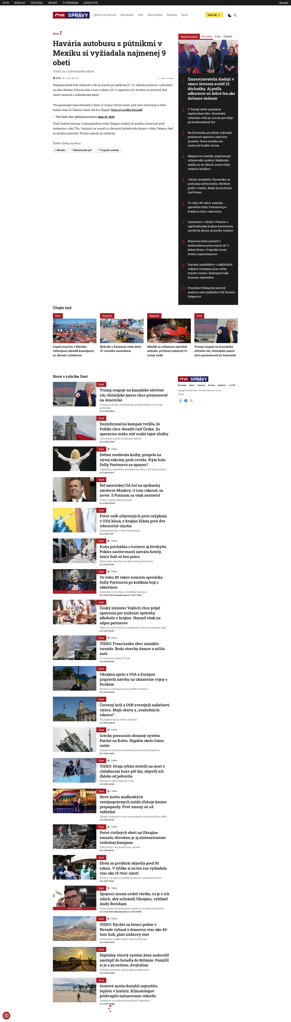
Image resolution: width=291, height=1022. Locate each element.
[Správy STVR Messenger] (186, 402)
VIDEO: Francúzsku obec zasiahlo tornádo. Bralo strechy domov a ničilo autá (132, 648)
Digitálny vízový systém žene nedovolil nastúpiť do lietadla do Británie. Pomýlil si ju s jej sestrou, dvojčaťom (134, 960)
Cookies (181, 394)
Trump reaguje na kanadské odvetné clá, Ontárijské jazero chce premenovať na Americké (215, 350)
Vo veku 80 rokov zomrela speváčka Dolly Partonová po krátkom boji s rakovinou (207, 207)
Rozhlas (19, 2)
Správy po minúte (105, 15)
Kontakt (283, 2)
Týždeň (227, 36)
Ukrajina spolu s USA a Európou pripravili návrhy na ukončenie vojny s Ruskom (133, 679)
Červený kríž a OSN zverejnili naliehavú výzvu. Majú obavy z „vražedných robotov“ (135, 709)
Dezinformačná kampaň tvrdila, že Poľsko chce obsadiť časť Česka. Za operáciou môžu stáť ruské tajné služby (134, 428)
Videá (191, 385)
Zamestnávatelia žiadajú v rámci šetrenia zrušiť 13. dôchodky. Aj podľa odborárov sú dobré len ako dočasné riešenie (211, 89)
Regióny (172, 15)
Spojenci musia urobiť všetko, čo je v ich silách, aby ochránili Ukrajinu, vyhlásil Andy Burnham (134, 898)
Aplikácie (222, 385)
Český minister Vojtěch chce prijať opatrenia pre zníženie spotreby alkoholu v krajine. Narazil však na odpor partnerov (130, 615)
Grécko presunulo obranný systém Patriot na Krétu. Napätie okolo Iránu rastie (132, 740)
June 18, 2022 (106, 117)
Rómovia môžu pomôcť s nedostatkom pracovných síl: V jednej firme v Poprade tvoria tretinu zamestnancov (208, 247)
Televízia (36, 2)
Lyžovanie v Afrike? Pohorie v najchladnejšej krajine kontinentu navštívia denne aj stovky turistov (210, 226)
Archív (52, 2)
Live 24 (212, 15)
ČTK (58, 78)
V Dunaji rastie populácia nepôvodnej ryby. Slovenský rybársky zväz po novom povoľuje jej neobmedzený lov (210, 115)
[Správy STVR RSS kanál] (191, 402)
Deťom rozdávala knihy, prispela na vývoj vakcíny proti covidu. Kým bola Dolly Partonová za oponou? (132, 459)
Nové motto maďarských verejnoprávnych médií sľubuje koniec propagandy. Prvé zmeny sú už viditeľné (133, 804)
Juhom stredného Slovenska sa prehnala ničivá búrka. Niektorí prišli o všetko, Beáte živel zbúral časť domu (210, 185)
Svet (140, 15)
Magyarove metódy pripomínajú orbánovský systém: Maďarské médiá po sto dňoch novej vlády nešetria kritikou (209, 162)
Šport (185, 15)
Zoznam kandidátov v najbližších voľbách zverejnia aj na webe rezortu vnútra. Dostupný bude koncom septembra (210, 270)
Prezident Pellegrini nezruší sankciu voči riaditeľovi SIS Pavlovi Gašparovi (211, 292)
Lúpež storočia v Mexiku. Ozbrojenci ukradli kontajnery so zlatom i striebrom (73, 350)
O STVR (232, 385)
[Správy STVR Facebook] (181, 402)
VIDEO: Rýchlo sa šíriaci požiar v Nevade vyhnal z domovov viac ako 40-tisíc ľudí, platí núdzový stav (134, 929)
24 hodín (206, 36)
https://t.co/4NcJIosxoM (126, 110)
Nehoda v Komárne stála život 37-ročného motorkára (120, 348)
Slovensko (127, 15)
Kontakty (182, 385)
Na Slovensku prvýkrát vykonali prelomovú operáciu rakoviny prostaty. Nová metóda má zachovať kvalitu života (210, 139)
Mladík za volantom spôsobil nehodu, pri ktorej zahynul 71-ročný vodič (167, 350)
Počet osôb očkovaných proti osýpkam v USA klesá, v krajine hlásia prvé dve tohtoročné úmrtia (133, 521)
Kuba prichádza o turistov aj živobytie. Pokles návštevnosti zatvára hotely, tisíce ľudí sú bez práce (133, 551)
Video (114, 448)
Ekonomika (155, 15)
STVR (6, 2)
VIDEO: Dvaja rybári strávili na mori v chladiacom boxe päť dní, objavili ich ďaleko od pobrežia (132, 771)
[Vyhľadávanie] (235, 15)
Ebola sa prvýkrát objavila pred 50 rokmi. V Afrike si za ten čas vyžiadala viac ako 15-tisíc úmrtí (133, 868)
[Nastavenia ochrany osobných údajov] (6, 1015)
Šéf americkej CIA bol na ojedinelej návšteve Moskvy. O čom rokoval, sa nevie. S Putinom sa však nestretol (131, 490)
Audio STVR (91, 2)
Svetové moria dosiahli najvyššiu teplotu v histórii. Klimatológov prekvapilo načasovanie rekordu (129, 990)
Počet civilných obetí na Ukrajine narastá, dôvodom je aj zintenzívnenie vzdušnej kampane (133, 837)
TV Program (70, 2)
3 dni (218, 36)
